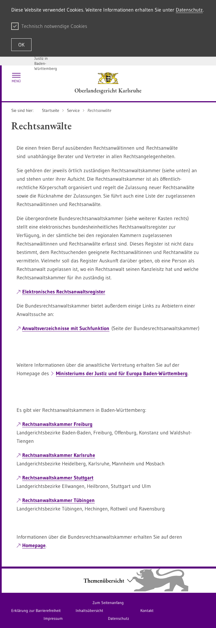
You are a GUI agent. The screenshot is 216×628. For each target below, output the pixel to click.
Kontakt (147, 610)
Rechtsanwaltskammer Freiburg (57, 424)
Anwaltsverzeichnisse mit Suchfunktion (65, 328)
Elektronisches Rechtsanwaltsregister (63, 292)
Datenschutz (189, 10)
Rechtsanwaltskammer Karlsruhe (58, 455)
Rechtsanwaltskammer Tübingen (58, 500)
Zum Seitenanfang (108, 602)
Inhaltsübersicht (89, 610)
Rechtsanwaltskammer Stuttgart (57, 478)
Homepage (34, 545)
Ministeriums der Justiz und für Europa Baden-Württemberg (122, 373)
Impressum (53, 618)
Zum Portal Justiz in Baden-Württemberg (45, 61)
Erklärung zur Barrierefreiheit (36, 610)
